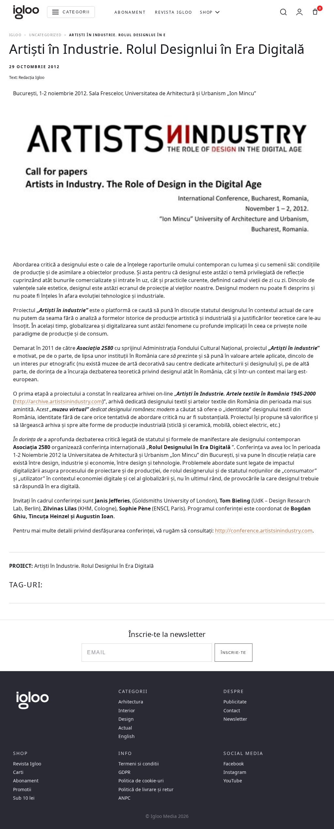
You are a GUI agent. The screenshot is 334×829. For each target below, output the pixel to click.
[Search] (283, 12)
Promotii (22, 789)
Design (126, 719)
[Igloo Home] (26, 12)
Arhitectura (130, 702)
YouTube (232, 781)
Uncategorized (45, 35)
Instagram (234, 772)
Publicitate (235, 702)
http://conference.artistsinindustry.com (263, 530)
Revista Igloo (173, 12)
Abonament (129, 12)
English (126, 736)
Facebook (233, 764)
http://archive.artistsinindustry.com (58, 401)
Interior (126, 711)
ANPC (124, 798)
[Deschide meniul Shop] (217, 12)
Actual (125, 728)
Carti (18, 772)
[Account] (299, 12)
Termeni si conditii (138, 764)
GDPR (124, 772)
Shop (206, 12)
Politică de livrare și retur (146, 789)
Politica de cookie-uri (141, 781)
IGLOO (15, 35)
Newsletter (235, 719)
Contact (231, 711)
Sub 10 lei (24, 798)
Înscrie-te (233, 653)
